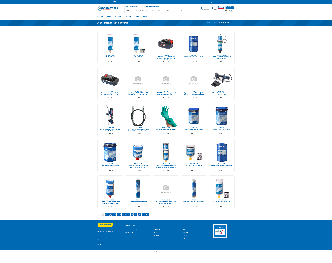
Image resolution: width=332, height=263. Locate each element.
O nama (108, 16)
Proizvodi (117, 16)
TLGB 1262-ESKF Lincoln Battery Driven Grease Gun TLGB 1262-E (222, 93)
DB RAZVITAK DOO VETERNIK (103, 2)
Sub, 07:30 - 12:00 (130, 232)
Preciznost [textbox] (129, 10)
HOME (208, 22)
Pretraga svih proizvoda (151, 6)
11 (129, 214)
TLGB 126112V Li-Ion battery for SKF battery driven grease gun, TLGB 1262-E (110, 93)
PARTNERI (185, 232)
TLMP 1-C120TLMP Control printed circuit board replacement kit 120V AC (166, 201)
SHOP (137, 16)
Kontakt (145, 16)
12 (132, 214)
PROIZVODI (186, 235)
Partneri (129, 16)
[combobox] (131, 10)
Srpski (231, 2)
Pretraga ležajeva (132, 6)
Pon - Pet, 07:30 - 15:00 (131, 229)
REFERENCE (157, 232)
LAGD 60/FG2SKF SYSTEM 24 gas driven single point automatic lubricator (138, 165)
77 (140, 214)
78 (143, 214)
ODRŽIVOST (157, 229)
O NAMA (185, 229)
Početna (100, 16)
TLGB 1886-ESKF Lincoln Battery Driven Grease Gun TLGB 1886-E (110, 129)
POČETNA (185, 226)
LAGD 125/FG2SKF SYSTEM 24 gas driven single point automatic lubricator (110, 201)
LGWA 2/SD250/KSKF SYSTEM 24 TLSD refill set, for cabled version (221, 56)
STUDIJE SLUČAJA (158, 226)
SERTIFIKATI (157, 235)
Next (147, 214)
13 (135, 214)
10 (125, 214)
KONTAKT (185, 242)
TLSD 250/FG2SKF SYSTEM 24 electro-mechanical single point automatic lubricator (166, 165)
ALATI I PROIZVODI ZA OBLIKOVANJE (222, 22)
